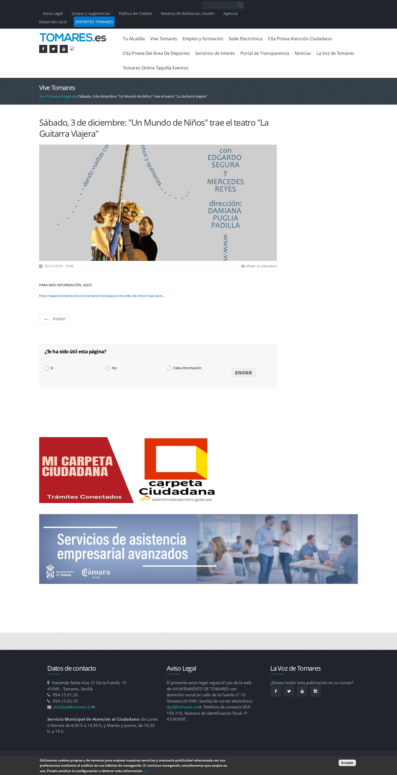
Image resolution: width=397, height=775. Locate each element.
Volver (59, 319)
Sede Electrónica (246, 39)
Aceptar (347, 763)
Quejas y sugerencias (91, 13)
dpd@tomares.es (184, 707)
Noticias (303, 53)
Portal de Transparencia (264, 53)
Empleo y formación (203, 39)
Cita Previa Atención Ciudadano (300, 39)
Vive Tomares (163, 39)
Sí (52, 367)
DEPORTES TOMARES (94, 21)
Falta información (187, 367)
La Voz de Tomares (335, 53)
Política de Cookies (135, 13)
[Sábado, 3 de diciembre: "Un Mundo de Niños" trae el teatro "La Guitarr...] (158, 257)
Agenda (70, 96)
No (114, 367)
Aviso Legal (53, 13)
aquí (146, 771)
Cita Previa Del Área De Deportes (156, 53)
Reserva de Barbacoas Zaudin (188, 13)
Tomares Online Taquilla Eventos (156, 68)
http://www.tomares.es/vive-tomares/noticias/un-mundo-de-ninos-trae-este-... (102, 295)
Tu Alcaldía (134, 39)
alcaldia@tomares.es (74, 707)
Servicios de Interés (215, 53)
